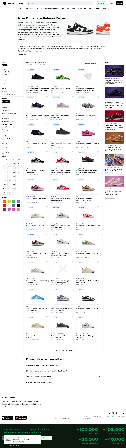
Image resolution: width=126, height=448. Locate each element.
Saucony (4, 91)
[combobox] (8, 159)
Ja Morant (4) (6, 118)
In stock (7, 139)
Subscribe (46, 438)
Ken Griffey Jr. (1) (7, 121)
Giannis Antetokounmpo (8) (10, 113)
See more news (110, 198)
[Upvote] (47, 69)
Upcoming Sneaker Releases (50, 8)
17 (67, 350)
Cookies (113, 416)
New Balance (82, 8)
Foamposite (5, 110)
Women (7, 150)
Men (6, 147)
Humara (4, 116)
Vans (104, 8)
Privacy (101, 416)
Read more (22, 55)
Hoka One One (6, 72)
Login (111, 3)
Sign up (119, 3)
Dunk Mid (4, 107)
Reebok (4, 86)
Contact (95, 416)
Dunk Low (5, 105)
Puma (3, 83)
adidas (91, 8)
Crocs (98, 8)
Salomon (4, 88)
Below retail (8, 136)
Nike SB (4, 80)
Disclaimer (121, 416)
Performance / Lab (32, 8)
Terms (108, 416)
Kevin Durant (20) (7, 124)
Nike (73, 8)
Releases (29, 64)
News (21, 8)
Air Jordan (65, 8)
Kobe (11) (4, 127)
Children (7, 152)
